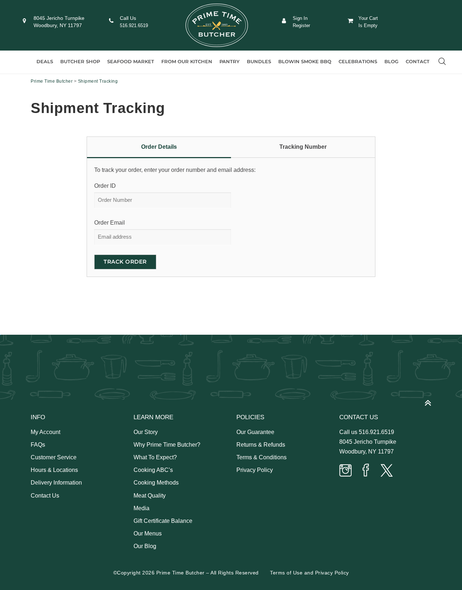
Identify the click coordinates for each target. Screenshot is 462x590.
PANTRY (229, 61)
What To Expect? (155, 457)
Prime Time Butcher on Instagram (345, 471)
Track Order (125, 261)
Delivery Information (56, 483)
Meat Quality (150, 496)
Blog (391, 61)
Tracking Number (303, 147)
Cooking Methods (156, 483)
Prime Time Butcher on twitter (386, 471)
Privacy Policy (254, 470)
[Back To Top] (431, 399)
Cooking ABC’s (153, 470)
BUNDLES (259, 61)
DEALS (44, 61)
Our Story (146, 432)
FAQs (38, 445)
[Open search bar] (442, 61)
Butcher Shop (80, 61)
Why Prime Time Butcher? (167, 445)
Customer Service (54, 457)
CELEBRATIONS (358, 61)
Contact (418, 61)
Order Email (109, 223)
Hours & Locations (54, 470)
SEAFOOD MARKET (130, 61)
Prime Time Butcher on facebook (365, 471)
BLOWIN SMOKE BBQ (304, 61)
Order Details (159, 147)
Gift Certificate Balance (163, 521)
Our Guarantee (255, 432)
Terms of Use (286, 573)
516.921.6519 (134, 25)
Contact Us (45, 496)
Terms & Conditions (261, 457)
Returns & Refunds (260, 445)
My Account (45, 432)
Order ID (105, 186)
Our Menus (148, 533)
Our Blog (145, 546)
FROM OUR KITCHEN (186, 61)
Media (141, 508)
